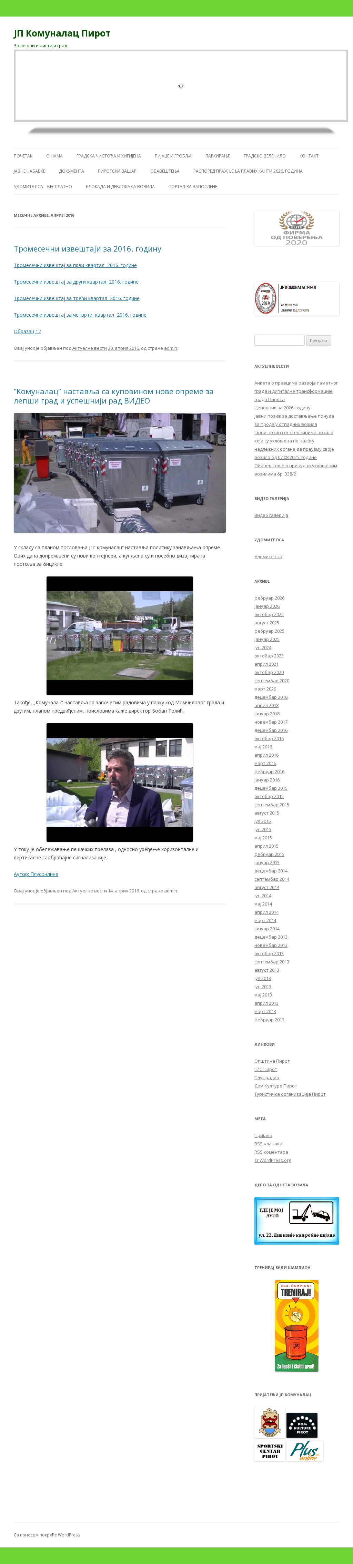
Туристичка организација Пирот (290, 1094)
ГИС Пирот (265, 1069)
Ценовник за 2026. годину (282, 408)
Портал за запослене (193, 187)
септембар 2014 (271, 879)
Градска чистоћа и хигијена (109, 156)
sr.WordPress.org (272, 1160)
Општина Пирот (272, 1061)
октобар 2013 (269, 953)
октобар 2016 (269, 738)
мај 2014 (263, 904)
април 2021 (266, 664)
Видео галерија (271, 515)
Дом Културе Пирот (275, 1086)
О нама (54, 156)
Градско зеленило (265, 156)
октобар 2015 (269, 796)
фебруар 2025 (269, 631)
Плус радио (266, 1077)
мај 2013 (263, 995)
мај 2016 (263, 747)
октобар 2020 (269, 672)
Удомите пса (268, 556)
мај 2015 (263, 838)
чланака (268, 1144)
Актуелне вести (89, 348)
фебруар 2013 (269, 1019)
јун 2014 (262, 895)
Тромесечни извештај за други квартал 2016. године (76, 281)
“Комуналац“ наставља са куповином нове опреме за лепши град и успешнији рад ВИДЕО (114, 395)
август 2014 (266, 887)
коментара (271, 1152)
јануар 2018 (267, 714)
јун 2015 (262, 829)
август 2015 (266, 813)
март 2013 (265, 1011)
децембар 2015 (271, 788)
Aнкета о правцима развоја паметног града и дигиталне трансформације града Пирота (296, 391)
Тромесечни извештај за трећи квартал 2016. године (77, 298)
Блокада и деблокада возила (120, 187)
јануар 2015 (267, 862)
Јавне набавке (29, 171)
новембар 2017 (271, 722)
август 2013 (266, 970)
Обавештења (165, 171)
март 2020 (265, 689)
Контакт (309, 156)
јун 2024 (262, 647)
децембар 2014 (271, 871)
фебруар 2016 (269, 771)
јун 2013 (262, 986)
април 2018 (266, 705)
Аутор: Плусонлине (36, 874)
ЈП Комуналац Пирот (62, 33)
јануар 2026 (267, 606)
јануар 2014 (267, 929)
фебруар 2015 (269, 854)
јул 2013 (262, 978)
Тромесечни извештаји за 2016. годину (87, 248)
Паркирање (217, 156)
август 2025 (266, 623)
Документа (71, 171)
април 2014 (266, 912)
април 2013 (266, 1003)
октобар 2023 (269, 656)
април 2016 (266, 755)
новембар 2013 (271, 945)
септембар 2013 (271, 962)
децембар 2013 (271, 937)
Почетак (23, 156)
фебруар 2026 (269, 598)
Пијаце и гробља (173, 156)
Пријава (263, 1135)
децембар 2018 (271, 697)
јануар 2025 (267, 639)
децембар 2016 (271, 730)
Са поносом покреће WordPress (47, 1535)
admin (170, 348)
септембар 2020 (271, 680)
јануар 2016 (267, 780)
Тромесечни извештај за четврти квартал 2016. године (80, 314)
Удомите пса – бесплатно (43, 187)
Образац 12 (27, 331)
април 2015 (266, 846)
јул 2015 (262, 821)
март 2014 (265, 920)
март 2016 (265, 763)
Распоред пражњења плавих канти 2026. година (248, 171)
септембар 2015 (271, 804)
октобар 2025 (269, 614)
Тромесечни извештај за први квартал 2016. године (75, 265)
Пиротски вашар (117, 171)
